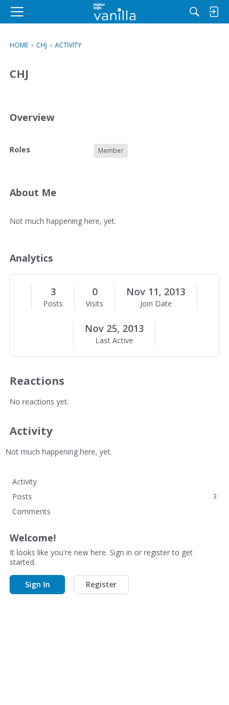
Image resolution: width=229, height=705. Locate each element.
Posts (53, 304)
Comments (31, 511)
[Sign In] (213, 11)
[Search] (194, 11)
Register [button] (101, 584)
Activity (24, 481)
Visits (94, 304)
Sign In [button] (37, 584)
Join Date (156, 304)
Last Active (114, 340)
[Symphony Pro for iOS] (115, 11)
